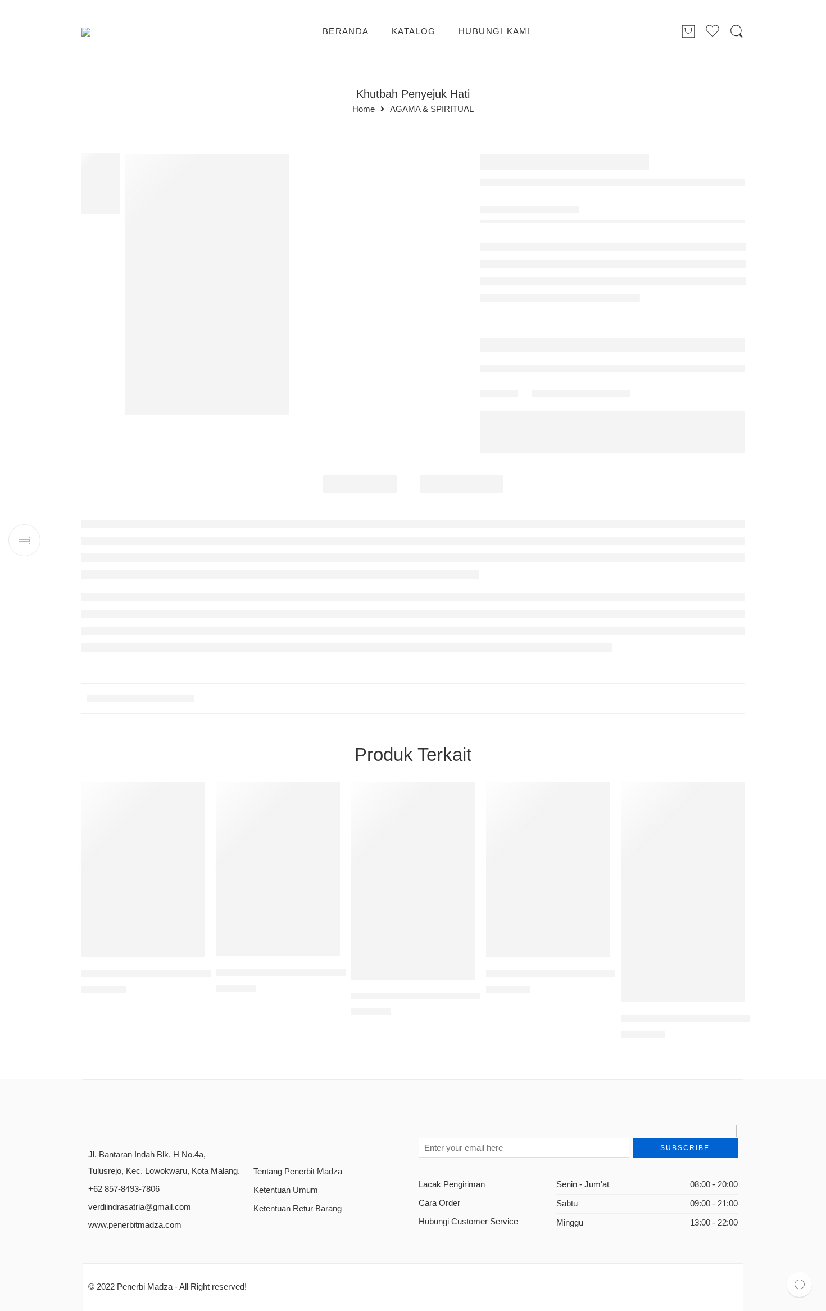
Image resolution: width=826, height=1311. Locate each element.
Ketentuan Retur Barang (297, 1175)
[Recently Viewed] (799, 1284)
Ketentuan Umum (285, 1156)
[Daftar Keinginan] (140, 168)
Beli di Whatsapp (584, 255)
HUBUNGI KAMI (494, 31)
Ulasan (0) (461, 467)
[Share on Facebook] (559, 361)
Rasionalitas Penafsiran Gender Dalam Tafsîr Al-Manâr (548, 940)
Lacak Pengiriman (452, 1150)
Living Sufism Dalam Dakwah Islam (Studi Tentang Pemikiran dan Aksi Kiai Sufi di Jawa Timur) (278, 939)
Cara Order (439, 1169)
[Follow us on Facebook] (257, 1101)
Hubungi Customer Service (468, 1188)
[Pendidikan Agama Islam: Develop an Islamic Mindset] (683, 858)
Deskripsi (360, 467)
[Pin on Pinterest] (581, 361)
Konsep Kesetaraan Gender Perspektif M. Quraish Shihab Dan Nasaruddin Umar (143, 940)
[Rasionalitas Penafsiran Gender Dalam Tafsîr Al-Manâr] (548, 836)
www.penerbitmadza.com (134, 1191)
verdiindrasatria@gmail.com (139, 1173)
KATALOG (414, 31)
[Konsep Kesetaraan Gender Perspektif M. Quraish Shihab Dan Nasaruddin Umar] (143, 836)
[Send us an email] (277, 1101)
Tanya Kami (514, 312)
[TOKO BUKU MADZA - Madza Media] (127, 32)
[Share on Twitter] (536, 361)
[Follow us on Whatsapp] (336, 1101)
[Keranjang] (688, 32)
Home (363, 109)
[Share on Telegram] (604, 361)
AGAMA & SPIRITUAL (432, 109)
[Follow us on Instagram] (297, 1101)
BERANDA (346, 31)
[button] (579, 258)
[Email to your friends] (626, 361)
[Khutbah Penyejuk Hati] (100, 182)
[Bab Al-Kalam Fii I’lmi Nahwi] (736, 164)
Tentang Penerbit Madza (297, 1137)
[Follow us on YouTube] (316, 1101)
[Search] (737, 31)
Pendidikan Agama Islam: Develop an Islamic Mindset (683, 985)
